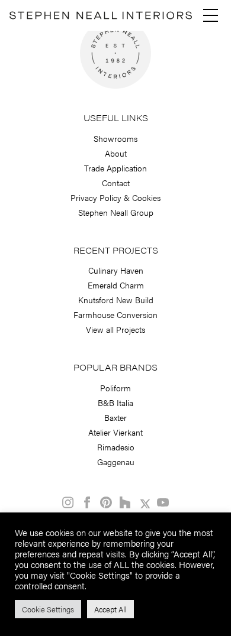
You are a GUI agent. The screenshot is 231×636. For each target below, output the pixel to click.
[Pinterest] (106, 502)
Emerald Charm (116, 285)
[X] (144, 502)
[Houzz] (125, 502)
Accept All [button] (110, 609)
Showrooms (115, 138)
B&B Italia (115, 402)
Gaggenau (115, 462)
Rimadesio (115, 447)
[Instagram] (68, 502)
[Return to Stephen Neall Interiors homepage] (100, 17)
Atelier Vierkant (115, 432)
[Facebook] (87, 502)
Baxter (115, 417)
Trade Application (115, 168)
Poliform (115, 388)
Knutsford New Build (115, 300)
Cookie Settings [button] (48, 609)
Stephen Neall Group (115, 212)
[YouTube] (163, 502)
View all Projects (115, 329)
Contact (116, 183)
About (116, 153)
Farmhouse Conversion (115, 314)
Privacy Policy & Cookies (115, 197)
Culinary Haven (115, 270)
